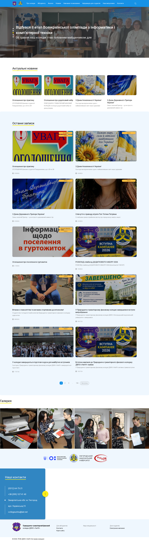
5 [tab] (13, 36)
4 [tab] (13, 34)
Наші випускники (109, 3)
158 (77, 383)
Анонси (50, 3)
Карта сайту (60, 530)
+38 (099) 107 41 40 (17, 494)
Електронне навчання (117, 528)
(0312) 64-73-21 (15, 488)
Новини (58, 3)
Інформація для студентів (91, 3)
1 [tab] (13, 28)
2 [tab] (13, 30)
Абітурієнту (42, 3)
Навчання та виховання (71, 3)
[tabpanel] (74, 32)
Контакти (120, 3)
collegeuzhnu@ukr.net (18, 512)
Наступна (84, 383)
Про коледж (30, 3)
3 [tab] (13, 32)
